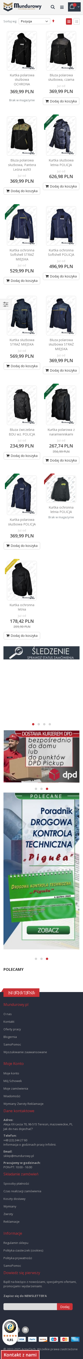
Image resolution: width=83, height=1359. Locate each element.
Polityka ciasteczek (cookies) (23, 1250)
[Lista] (77, 21)
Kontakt (8, 1021)
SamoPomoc (12, 1044)
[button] (33, 724)
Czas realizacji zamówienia (22, 1191)
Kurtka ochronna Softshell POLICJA (61, 252)
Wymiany (9, 1206)
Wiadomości (11, 1096)
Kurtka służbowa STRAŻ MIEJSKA (21, 342)
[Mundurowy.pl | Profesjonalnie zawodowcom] (22, 7)
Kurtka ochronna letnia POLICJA (61, 509)
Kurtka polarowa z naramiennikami (61, 431)
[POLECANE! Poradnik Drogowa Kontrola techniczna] (41, 871)
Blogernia (10, 1037)
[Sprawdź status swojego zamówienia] (41, 652)
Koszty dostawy (14, 1199)
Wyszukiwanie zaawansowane (25, 1052)
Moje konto (11, 1073)
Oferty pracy (12, 1029)
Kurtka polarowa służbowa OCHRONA (22, 79)
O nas (7, 1014)
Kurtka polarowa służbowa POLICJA (22, 521)
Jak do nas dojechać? (18, 1129)
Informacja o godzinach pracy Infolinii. (29, 1144)
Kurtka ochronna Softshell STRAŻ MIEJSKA (21, 254)
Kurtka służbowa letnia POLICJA (61, 162)
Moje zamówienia (15, 1088)
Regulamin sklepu (15, 1243)
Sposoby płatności (16, 1183)
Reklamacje (11, 1221)
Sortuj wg (9, 21)
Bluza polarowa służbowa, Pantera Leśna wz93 (22, 164)
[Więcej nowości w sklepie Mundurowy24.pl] (41, 690)
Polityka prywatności (17, 1258)
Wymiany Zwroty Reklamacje (23, 1104)
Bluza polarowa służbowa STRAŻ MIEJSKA (61, 344)
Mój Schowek (12, 1081)
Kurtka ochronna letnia (21, 607)
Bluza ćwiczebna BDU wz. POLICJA (22, 431)
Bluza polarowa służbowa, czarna (61, 77)
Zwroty (8, 1214)
